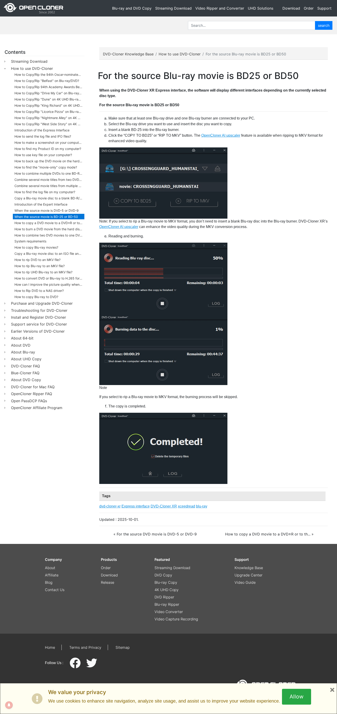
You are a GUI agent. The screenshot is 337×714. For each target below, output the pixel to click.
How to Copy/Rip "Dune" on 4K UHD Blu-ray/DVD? (49, 99)
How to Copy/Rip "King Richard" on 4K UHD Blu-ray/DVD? (49, 105)
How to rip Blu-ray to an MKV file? (39, 266)
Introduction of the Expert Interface (40, 204)
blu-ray (201, 506)
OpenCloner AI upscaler (220, 135)
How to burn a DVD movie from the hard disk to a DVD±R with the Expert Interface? (49, 229)
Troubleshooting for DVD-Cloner (39, 310)
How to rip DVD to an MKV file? (37, 260)
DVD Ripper (164, 597)
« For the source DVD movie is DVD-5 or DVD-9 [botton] (155, 534)
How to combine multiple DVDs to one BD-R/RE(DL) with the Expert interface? (49, 173)
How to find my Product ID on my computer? (47, 149)
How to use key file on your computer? (43, 155)
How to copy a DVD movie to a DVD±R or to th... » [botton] (269, 534)
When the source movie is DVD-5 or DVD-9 (46, 210)
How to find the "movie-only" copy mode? (45, 167)
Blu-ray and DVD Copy (132, 8)
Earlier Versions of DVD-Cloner (38, 331)
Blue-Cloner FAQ (25, 373)
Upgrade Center (248, 575)
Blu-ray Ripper (167, 604)
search (323, 25)
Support (324, 8)
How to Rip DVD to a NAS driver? (39, 291)
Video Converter (169, 611)
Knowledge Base (249, 567)
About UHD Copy (26, 359)
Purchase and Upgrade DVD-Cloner (42, 303)
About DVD (20, 345)
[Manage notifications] (9, 705)
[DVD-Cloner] (33, 8)
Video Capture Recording (176, 619)
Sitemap (123, 647)
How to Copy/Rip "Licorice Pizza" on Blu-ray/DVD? (49, 112)
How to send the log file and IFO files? (42, 136)
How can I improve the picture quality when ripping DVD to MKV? (49, 284)
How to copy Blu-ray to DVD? (36, 297)
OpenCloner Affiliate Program (36, 407)
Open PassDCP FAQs (29, 401)
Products (109, 559)
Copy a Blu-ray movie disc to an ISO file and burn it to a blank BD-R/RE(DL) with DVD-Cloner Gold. (49, 253)
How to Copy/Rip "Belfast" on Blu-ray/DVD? (46, 81)
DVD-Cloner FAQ (25, 366)
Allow (297, 696)
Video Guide (245, 582)
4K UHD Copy (167, 589)
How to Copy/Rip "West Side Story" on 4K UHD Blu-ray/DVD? (49, 124)
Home (50, 647)
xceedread (186, 506)
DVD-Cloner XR (164, 506)
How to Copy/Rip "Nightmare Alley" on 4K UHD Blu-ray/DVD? (49, 118)
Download (291, 8)
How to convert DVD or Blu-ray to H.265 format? (49, 278)
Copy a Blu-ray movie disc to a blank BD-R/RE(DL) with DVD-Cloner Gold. (49, 198)
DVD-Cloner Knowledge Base (128, 54)
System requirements (30, 241)
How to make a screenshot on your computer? (48, 142)
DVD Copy (163, 575)
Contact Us (54, 589)
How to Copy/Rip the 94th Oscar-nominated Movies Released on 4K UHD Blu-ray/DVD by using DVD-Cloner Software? (49, 74)
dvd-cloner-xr (110, 506)
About (50, 567)
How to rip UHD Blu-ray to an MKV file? (43, 272)
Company (53, 559)
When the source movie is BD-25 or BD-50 (46, 217)
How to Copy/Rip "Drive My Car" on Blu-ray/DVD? (49, 93)
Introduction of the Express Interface (41, 130)
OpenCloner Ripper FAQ (31, 393)
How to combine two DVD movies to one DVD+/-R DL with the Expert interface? (49, 235)
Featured (162, 559)
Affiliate (51, 575)
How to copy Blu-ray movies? (36, 247)
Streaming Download (173, 8)
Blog (48, 582)
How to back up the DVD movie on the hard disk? (49, 161)
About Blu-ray (23, 352)
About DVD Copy (26, 379)
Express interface (136, 506)
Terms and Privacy (85, 647)
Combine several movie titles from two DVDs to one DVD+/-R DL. (49, 180)
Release (107, 582)
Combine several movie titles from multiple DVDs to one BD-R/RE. (49, 186)
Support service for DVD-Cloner (39, 324)
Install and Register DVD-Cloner (38, 317)
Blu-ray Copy (166, 582)
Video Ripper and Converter (219, 8)
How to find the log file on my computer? (44, 192)
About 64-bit (22, 338)
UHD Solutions (260, 8)
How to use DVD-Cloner (32, 68)
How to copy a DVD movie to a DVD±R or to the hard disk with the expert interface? (49, 223)
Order (309, 8)
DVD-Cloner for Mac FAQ (33, 387)
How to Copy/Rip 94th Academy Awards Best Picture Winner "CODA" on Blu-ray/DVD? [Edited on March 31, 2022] (49, 87)
